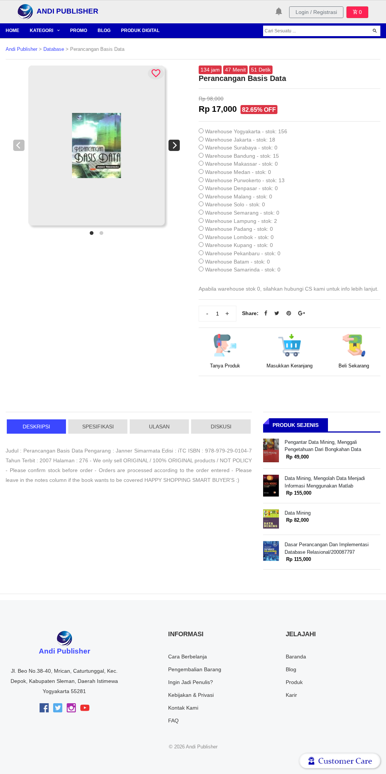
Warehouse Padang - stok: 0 (239, 229)
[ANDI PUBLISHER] (25, 11)
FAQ (173, 721)
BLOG (104, 30)
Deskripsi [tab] (36, 427)
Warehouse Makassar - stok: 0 (241, 164)
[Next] (174, 145)
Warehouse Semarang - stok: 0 (242, 213)
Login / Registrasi (316, 12)
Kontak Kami (183, 708)
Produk (294, 682)
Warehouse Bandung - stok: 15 (242, 156)
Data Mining (298, 513)
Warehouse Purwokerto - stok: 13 (245, 180)
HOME (12, 30)
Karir (291, 695)
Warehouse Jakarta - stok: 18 (240, 140)
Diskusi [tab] (221, 427)
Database (53, 49)
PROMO (78, 30)
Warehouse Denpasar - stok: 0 (241, 188)
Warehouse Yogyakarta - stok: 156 (246, 131)
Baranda (296, 657)
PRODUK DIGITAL (140, 30)
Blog (291, 669)
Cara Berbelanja (187, 657)
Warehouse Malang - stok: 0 (238, 197)
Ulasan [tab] (159, 427)
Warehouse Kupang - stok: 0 (239, 245)
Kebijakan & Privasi (191, 695)
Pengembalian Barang (194, 669)
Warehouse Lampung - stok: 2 (241, 221)
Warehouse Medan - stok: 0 (238, 172)
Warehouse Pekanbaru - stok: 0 (242, 253)
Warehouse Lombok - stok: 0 (239, 237)
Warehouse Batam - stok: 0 (237, 262)
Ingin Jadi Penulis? (190, 682)
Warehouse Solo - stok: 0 (235, 204)
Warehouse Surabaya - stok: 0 (241, 148)
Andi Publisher (21, 49)
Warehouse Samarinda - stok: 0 (242, 270)
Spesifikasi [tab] (98, 427)
